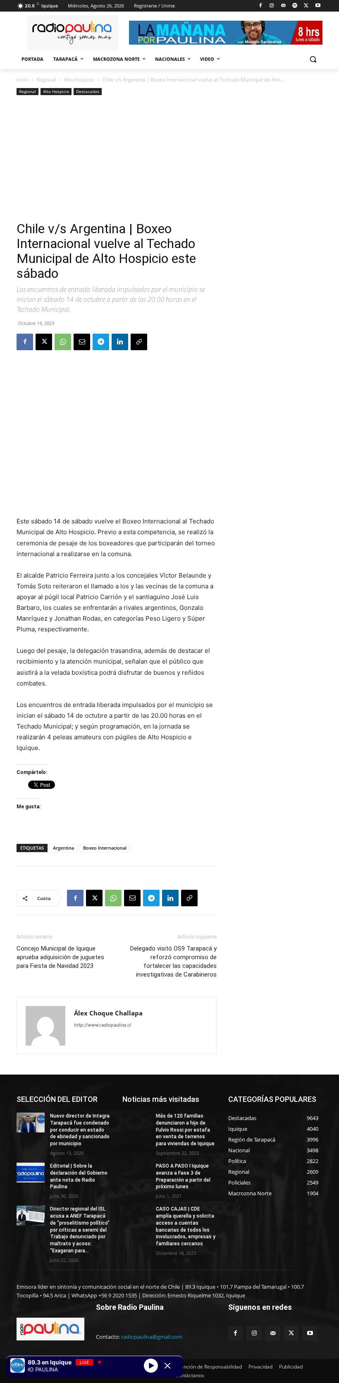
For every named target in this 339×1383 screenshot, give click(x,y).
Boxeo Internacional (105, 848)
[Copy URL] (139, 342)
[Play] (151, 1365)
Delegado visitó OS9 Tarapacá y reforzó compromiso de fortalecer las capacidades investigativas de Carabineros (173, 961)
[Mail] (283, 6)
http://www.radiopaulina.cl (102, 1025)
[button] (312, 59)
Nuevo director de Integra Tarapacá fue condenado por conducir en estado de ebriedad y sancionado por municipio (80, 1130)
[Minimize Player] (167, 1366)
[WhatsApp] (63, 342)
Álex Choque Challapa (108, 1013)
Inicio (23, 79)
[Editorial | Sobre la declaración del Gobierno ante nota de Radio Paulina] (31, 1172)
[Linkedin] (120, 342)
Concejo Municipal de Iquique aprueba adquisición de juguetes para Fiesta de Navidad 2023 (60, 957)
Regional (46, 79)
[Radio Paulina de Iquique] (73, 32)
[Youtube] (317, 6)
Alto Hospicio (79, 79)
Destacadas (87, 91)
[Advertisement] (117, 159)
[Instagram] (272, 6)
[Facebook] (260, 6)
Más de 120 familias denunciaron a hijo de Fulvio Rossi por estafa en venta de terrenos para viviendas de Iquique (185, 1130)
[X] (306, 6)
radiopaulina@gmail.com (151, 1336)
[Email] (82, 342)
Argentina (63, 848)
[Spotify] (295, 6)
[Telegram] (101, 342)
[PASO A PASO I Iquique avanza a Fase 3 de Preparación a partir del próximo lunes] (136, 1172)
